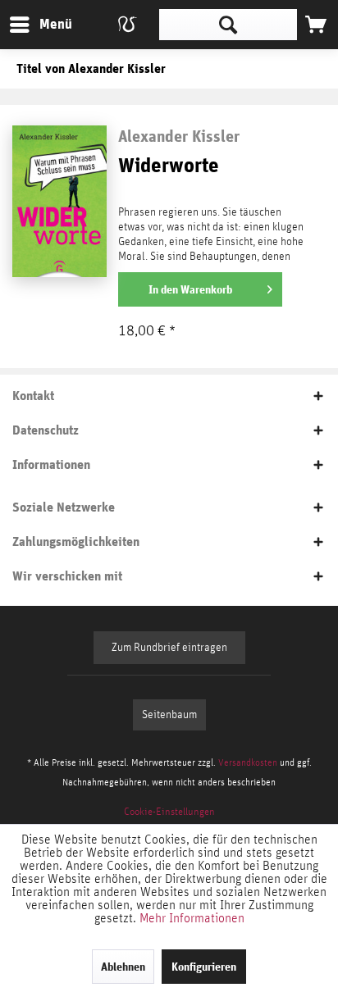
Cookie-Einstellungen (169, 812)
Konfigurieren (203, 966)
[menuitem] (40, 24)
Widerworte (168, 166)
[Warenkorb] (316, 24)
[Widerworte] (59, 199)
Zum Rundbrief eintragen (169, 647)
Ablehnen (123, 966)
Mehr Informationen (191, 918)
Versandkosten (247, 762)
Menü (43, 24)
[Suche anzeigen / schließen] (228, 24)
